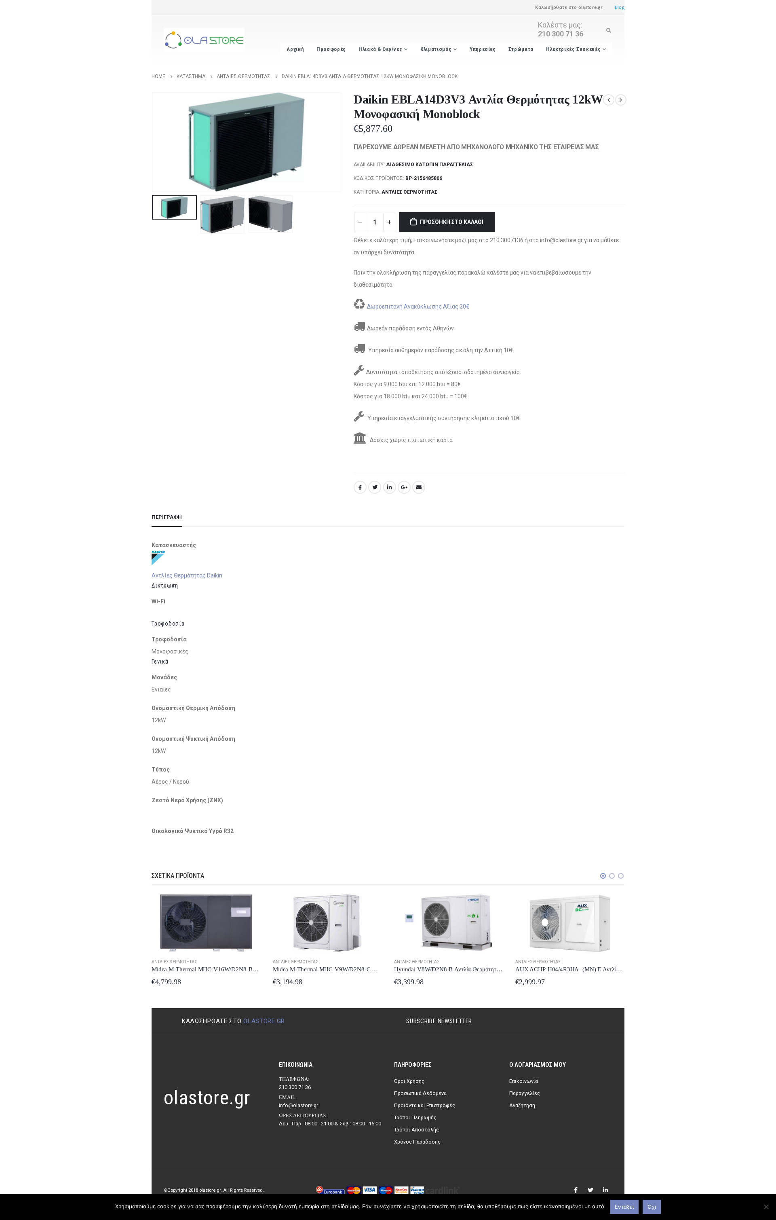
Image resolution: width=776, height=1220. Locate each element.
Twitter (374, 487)
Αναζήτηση (522, 1105)
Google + (404, 487)
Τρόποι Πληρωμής (415, 1117)
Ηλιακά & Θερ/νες (380, 49)
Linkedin (605, 1190)
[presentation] (154, 142)
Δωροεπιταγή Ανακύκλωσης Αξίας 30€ (418, 306)
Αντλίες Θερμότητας (409, 192)
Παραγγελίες (524, 1093)
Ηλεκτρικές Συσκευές (573, 49)
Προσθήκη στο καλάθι (451, 222)
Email (418, 487)
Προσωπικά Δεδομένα (420, 1093)
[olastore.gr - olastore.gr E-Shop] (204, 40)
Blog (619, 7)
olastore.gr (264, 1021)
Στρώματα (521, 49)
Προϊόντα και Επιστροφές (424, 1105)
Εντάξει (624, 1206)
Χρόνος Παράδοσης (417, 1142)
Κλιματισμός (435, 49)
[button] (603, 876)
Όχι (651, 1206)
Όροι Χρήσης (409, 1081)
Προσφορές (331, 49)
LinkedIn (389, 487)
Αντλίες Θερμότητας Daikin (187, 575)
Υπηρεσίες (483, 49)
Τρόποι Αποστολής (416, 1130)
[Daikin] (158, 557)
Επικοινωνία (523, 1081)
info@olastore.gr (298, 1105)
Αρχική (295, 49)
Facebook (360, 487)
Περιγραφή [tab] (167, 517)
